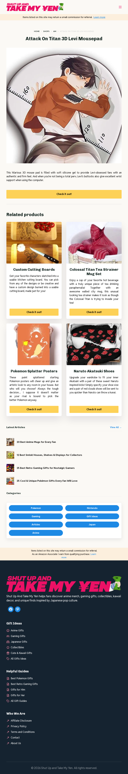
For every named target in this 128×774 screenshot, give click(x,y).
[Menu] (120, 7)
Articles (36, 524)
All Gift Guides (19, 701)
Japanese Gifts (19, 641)
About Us (16, 743)
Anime (35, 532)
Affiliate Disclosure (21, 720)
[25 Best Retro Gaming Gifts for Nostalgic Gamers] (10, 468)
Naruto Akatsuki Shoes (94, 371)
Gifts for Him (18, 689)
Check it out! (64, 194)
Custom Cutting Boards (34, 269)
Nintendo (92, 508)
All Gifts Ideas (18, 658)
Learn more (99, 17)
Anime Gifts (17, 630)
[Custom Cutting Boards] (34, 243)
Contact (15, 737)
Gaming (36, 516)
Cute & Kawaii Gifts (21, 653)
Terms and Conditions (23, 732)
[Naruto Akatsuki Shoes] (94, 344)
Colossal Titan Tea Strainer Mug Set (94, 271)
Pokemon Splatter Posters (34, 371)
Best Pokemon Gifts (22, 678)
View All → (116, 427)
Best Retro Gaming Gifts (24, 684)
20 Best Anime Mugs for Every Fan (36, 441)
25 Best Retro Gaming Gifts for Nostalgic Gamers (46, 467)
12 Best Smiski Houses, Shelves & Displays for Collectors (49, 454)
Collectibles (17, 647)
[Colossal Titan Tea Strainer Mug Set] (94, 243)
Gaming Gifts (18, 636)
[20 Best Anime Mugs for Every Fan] (10, 442)
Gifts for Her (18, 695)
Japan (92, 524)
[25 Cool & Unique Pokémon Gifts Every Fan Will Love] (10, 481)
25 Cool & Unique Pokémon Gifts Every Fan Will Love (47, 480)
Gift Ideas (92, 516)
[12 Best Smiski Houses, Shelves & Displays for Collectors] (10, 455)
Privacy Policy (19, 726)
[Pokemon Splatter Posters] (34, 344)
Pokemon (36, 508)
